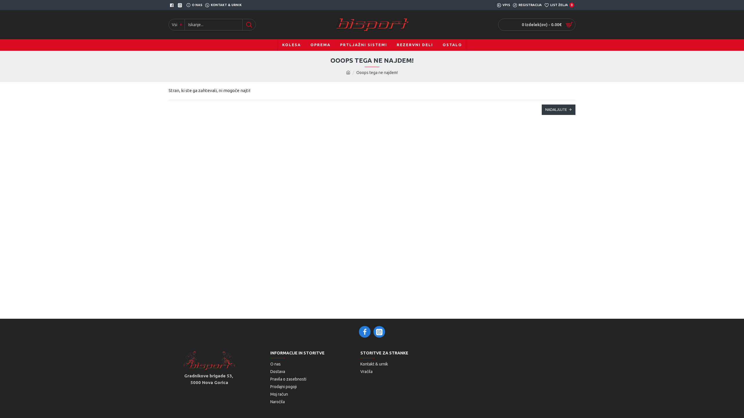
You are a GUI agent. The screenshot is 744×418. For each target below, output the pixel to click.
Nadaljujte (556, 109)
